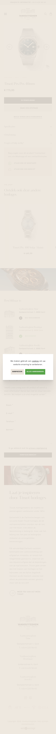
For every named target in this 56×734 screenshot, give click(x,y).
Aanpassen (17, 372)
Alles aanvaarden (35, 372)
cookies (35, 361)
